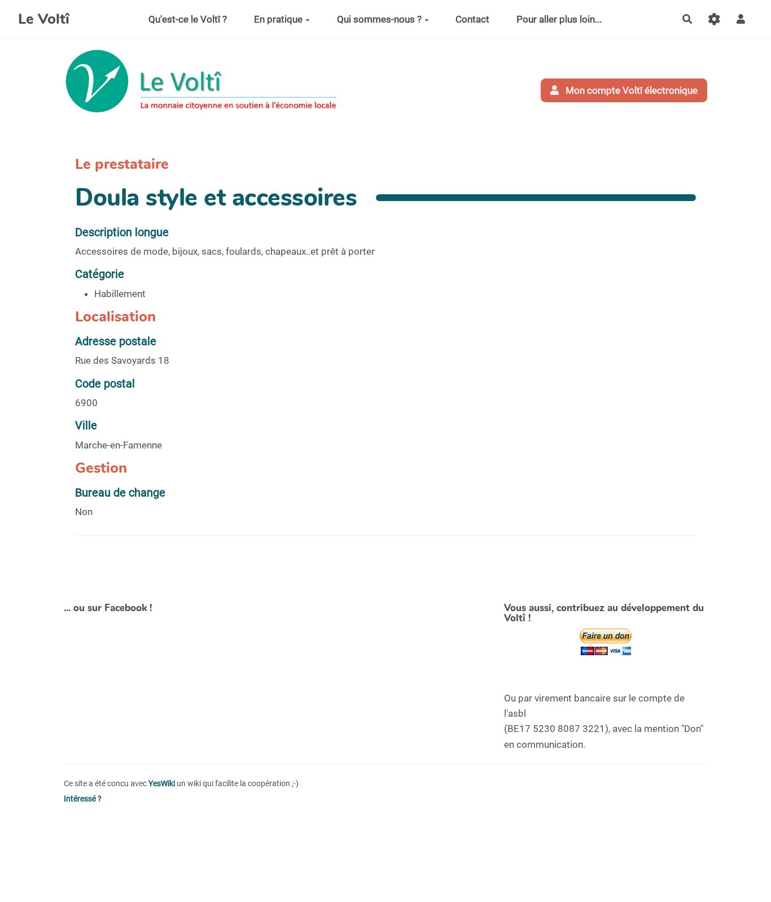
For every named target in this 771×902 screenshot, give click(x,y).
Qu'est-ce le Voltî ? (187, 19)
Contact (472, 19)
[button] (741, 19)
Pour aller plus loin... (559, 19)
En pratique (278, 19)
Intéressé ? (83, 799)
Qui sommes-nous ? (379, 19)
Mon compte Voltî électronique (630, 90)
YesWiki (161, 783)
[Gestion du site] (714, 19)
